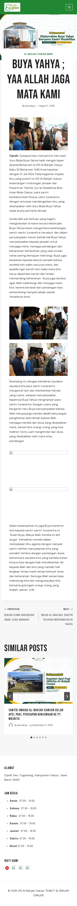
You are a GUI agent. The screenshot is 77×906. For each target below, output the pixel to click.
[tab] (31, 737)
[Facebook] (14, 868)
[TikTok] (28, 868)
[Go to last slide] (10, 696)
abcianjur (30, 106)
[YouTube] (7, 868)
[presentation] (38, 681)
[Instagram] (21, 868)
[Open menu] (69, 7)
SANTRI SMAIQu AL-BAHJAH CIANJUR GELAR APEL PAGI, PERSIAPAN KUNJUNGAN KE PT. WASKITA (36, 714)
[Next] (67, 696)
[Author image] (11, 725)
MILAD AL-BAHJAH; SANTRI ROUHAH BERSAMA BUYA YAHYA (57, 617)
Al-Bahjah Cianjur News (38, 54)
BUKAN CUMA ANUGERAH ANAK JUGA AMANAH (19, 614)
